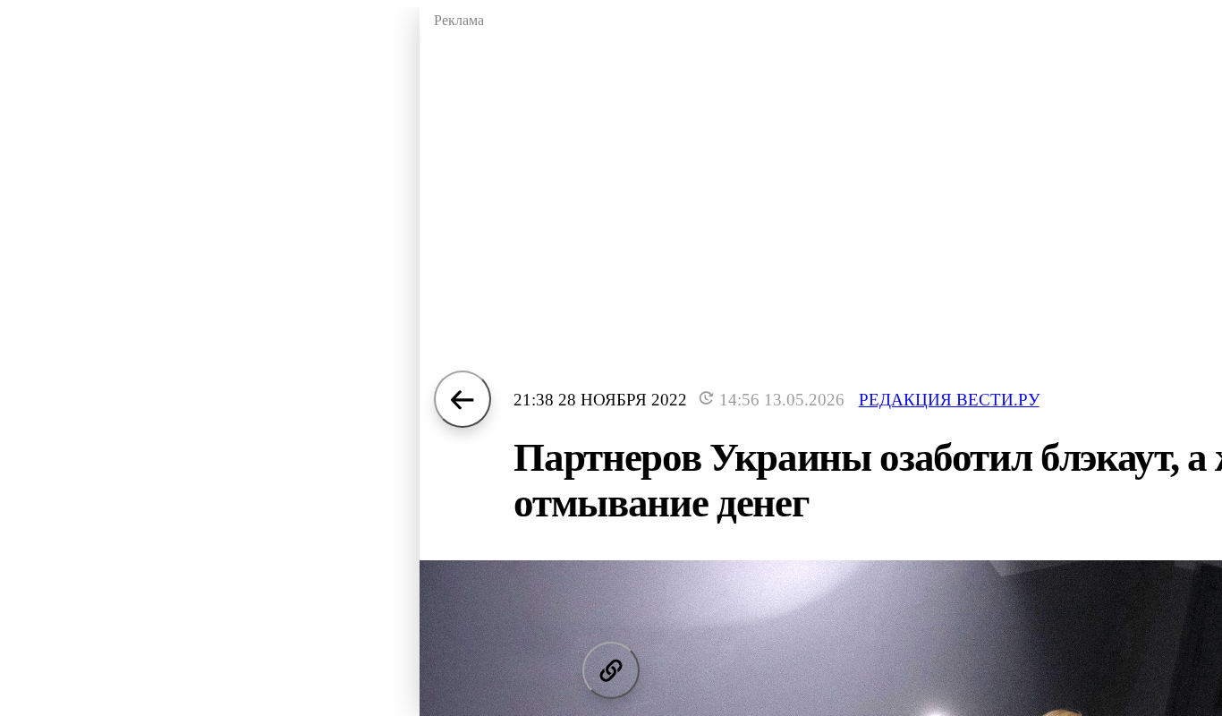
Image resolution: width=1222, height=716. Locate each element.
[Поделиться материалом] (611, 670)
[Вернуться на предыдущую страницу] (462, 399)
